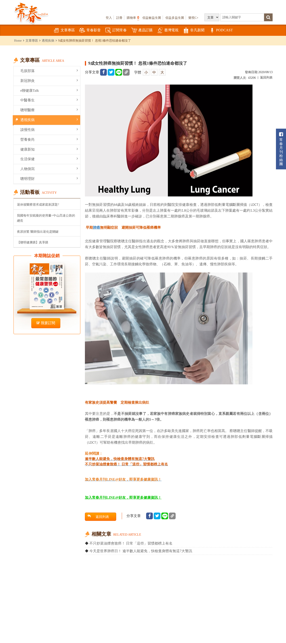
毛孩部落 (27, 71)
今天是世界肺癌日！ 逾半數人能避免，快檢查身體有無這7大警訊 (140, 551)
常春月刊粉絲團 (281, 152)
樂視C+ (193, 17)
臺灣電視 (171, 30)
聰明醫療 (27, 110)
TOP (277, 615)
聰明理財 (27, 179)
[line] (118, 72)
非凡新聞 (197, 30)
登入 (109, 17)
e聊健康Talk (29, 90)
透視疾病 (48, 40)
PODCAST (224, 30)
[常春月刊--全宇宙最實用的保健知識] (31, 12)
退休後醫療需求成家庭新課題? (38, 204)
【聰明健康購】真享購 (32, 242)
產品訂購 (145, 30)
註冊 (119, 17)
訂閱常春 (119, 30)
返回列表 (266, 77)
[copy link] (126, 72)
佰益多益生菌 (174, 17)
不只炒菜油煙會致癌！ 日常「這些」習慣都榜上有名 (130, 543)
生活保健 (27, 159)
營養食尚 (27, 139)
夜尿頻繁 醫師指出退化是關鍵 (38, 231)
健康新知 (27, 149)
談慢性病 (27, 130)
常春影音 (93, 30)
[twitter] (111, 72)
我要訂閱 (48, 323)
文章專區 (68, 30)
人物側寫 (27, 169)
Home (18, 40)
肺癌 (96, 227)
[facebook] (103, 72)
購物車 (133, 17)
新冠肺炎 (27, 81)
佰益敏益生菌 (151, 17)
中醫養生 (27, 100)
